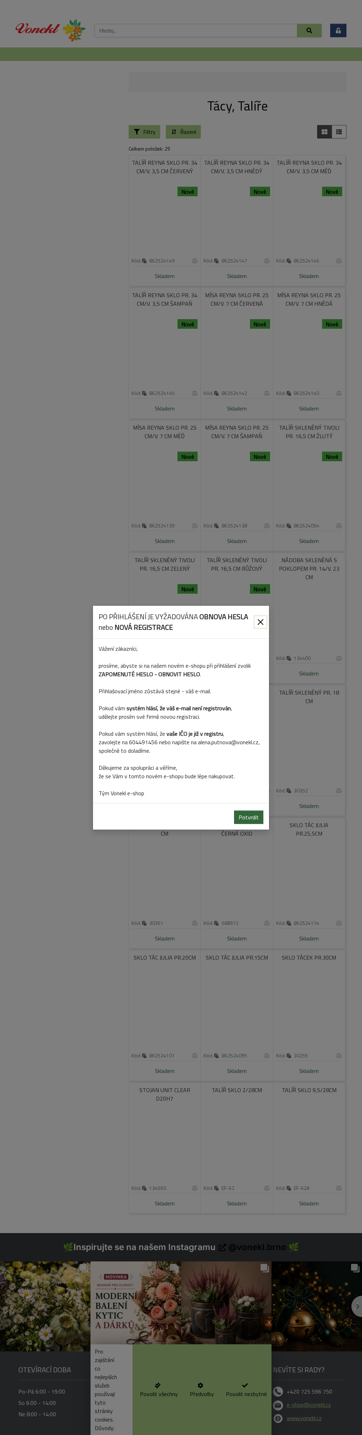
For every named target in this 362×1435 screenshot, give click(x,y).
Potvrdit (249, 817)
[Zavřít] (260, 622)
